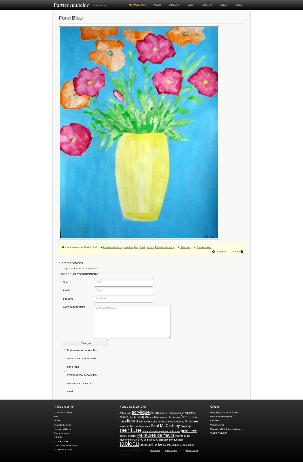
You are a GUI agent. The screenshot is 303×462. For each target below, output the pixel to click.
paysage (186, 426)
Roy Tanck (155, 450)
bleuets (132, 417)
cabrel (151, 417)
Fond (142, 247)
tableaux (145, 444)
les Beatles (169, 421)
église (190, 444)
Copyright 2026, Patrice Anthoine (226, 429)
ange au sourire (168, 413)
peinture (150, 247)
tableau (129, 443)
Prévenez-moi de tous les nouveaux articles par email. (82, 383)
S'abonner (185, 247)
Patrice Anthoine (71, 5)
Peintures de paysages (145, 439)
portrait (162, 440)
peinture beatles (151, 431)
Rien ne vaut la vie (62, 429)
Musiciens (125, 426)
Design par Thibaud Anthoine (224, 412)
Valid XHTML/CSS (218, 433)
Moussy (180, 421)
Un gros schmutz (61, 441)
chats (168, 417)
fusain (161, 421)
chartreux (160, 417)
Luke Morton (171, 450)
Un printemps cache (63, 449)
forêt (141, 421)
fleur (123, 421)
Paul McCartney (165, 425)
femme (186, 417)
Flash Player (192, 450)
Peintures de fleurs (112, 247)
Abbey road (125, 413)
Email (66, 290)
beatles (124, 417)
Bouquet (142, 417)
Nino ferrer (144, 426)
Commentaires (204, 247)
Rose (56, 416)
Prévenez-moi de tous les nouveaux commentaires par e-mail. (82, 358)
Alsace (155, 412)
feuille (194, 417)
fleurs (132, 420)
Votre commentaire (74, 307)
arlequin (180, 413)
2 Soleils (58, 437)
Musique (134, 426)
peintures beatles (128, 436)
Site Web (68, 298)
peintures (189, 431)
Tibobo (57, 421)
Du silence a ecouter (63, 412)
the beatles (161, 444)
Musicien (191, 421)
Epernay (176, 417)
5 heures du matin (62, 425)
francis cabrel (150, 421)
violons (183, 445)
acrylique (128, 247)
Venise (175, 444)
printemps (171, 439)
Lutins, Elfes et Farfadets (66, 445)
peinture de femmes (170, 431)
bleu (136, 247)
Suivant (236, 251)
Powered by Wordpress (221, 416)
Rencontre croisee (62, 433)
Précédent (221, 251)
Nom (65, 282)
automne (190, 413)
